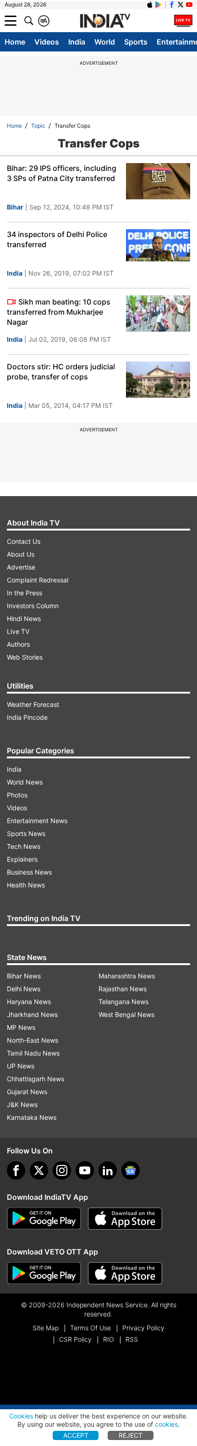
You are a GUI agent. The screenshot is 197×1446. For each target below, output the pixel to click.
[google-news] (130, 1170)
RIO (108, 1339)
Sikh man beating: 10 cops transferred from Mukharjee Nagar (58, 312)
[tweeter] (39, 1170)
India (76, 41)
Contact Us (23, 541)
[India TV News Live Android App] (44, 1219)
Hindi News (24, 618)
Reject (130, 1435)
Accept (75, 1435)
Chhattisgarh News (35, 1079)
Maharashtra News (126, 976)
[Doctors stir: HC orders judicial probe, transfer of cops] (158, 380)
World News (25, 782)
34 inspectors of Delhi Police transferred (57, 239)
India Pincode (27, 717)
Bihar (15, 207)
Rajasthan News (122, 989)
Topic (38, 125)
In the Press (24, 593)
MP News (21, 1027)
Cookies (21, 1416)
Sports (136, 41)
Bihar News (24, 976)
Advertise (21, 567)
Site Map (46, 1328)
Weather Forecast (33, 704)
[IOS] (150, 4)
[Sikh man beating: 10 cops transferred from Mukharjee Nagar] (158, 313)
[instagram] (62, 1170)
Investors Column (33, 606)
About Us (20, 554)
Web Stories (25, 657)
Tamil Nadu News (33, 1053)
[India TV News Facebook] (172, 4)
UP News (20, 1066)
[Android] (158, 4)
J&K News (22, 1104)
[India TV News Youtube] (189, 4)
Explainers (22, 859)
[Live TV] (183, 21)
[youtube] (85, 1170)
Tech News (23, 846)
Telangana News (123, 1001)
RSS (132, 1339)
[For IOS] (125, 1273)
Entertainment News (37, 821)
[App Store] (125, 1219)
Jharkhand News (32, 1014)
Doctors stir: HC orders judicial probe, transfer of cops (61, 371)
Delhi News (23, 989)
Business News (29, 872)
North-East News (32, 1040)
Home (15, 41)
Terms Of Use (90, 1328)
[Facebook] (16, 1170)
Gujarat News (27, 1092)
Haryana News (29, 1001)
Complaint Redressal (37, 580)
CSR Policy (75, 1339)
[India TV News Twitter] (180, 4)
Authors (18, 644)
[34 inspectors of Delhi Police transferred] (158, 247)
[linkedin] (107, 1170)
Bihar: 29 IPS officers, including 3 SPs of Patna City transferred (61, 173)
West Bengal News (126, 1014)
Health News (26, 885)
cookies (166, 1424)
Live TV (18, 631)
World (104, 41)
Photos (17, 795)
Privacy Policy (143, 1328)
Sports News (26, 833)
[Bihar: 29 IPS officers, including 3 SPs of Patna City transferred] (158, 181)
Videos (46, 41)
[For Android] (44, 1273)
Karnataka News (31, 1117)
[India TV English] (105, 21)
